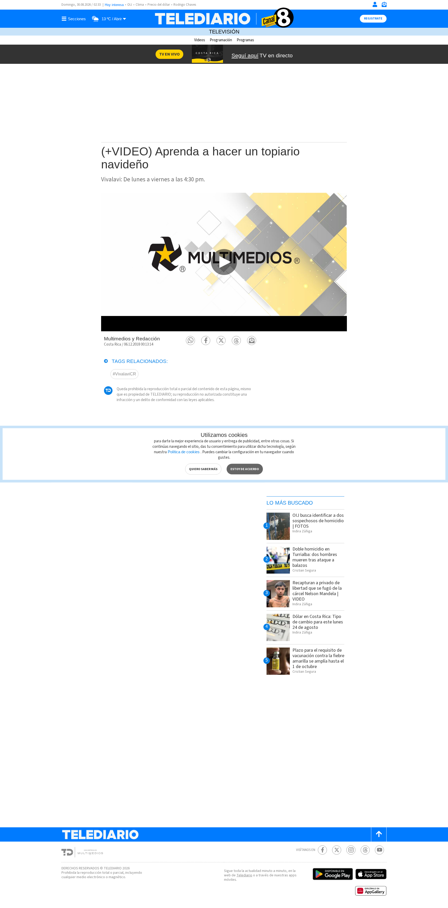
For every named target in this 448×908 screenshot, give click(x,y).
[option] (224, 262)
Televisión (224, 32)
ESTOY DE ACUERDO (244, 469)
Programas (245, 40)
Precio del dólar (159, 4)
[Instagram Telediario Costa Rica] (350, 850)
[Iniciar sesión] (374, 4)
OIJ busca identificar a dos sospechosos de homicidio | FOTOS (318, 520)
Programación (221, 40)
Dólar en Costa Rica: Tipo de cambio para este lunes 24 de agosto (317, 622)
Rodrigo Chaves (184, 4)
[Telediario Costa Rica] (224, 19)
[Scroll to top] (379, 834)
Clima (140, 4)
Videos (199, 40)
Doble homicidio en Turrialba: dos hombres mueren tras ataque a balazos (314, 557)
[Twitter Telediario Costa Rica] (336, 850)
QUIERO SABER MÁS (203, 469)
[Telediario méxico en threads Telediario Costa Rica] (365, 850)
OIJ (129, 4)
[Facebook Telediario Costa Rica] (322, 850)
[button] (190, 340)
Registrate (373, 18)
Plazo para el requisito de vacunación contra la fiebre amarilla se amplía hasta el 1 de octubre (318, 658)
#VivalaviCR (124, 374)
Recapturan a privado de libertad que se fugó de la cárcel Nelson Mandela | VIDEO (317, 591)
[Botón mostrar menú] (74, 18)
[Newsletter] (384, 5)
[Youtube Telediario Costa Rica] (379, 850)
